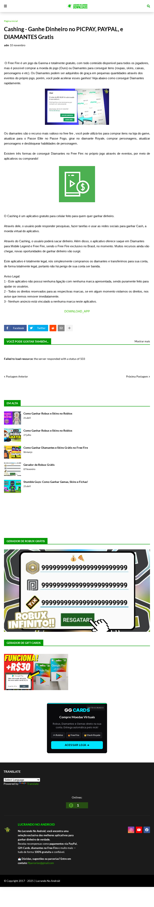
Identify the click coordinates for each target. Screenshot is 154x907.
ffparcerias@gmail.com (41, 863)
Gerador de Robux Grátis (39, 464)
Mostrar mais (142, 341)
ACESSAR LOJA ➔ (77, 745)
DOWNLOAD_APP (77, 311)
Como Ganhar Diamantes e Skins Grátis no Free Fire (55, 447)
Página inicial (11, 21)
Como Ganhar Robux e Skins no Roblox (47, 413)
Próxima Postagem (137, 376)
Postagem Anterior (17, 376)
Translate (32, 783)
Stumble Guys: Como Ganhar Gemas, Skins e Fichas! (55, 481)
